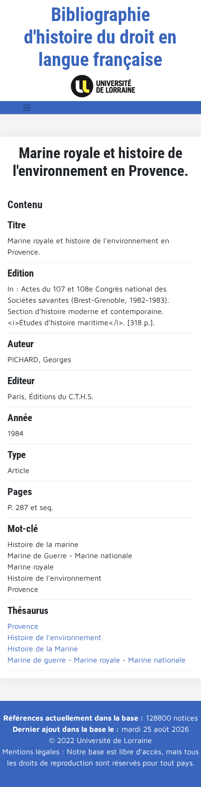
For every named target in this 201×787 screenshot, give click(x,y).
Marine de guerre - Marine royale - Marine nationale (96, 660)
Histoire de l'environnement (54, 637)
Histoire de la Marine (42, 648)
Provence (22, 626)
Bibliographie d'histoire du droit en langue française (100, 37)
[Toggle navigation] (27, 107)
